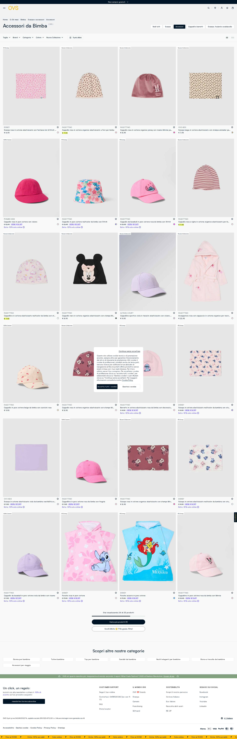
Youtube (203, 701)
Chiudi (230, 737)
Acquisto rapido (31, 122)
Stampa (136, 697)
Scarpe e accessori (36, 19)
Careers (136, 701)
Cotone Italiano (172, 697)
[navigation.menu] (4, 8)
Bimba (23, 19)
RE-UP (168, 711)
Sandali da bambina (127, 659)
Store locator (105, 709)
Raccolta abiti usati (174, 706)
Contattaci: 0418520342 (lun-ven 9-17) (115, 698)
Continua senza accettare (129, 351)
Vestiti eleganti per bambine (168, 659)
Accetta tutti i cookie (107, 387)
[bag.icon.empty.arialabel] (232, 8)
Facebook (204, 692)
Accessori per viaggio (21, 665)
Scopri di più (169, 676)
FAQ (101, 704)
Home (5, 19)
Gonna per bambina (21, 659)
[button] (215, 8)
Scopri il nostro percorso (177, 692)
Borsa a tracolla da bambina (213, 659)
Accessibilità (8, 728)
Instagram (204, 697)
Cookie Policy (36, 728)
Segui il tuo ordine (107, 692)
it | (228, 718)
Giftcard (136, 711)
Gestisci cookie (22, 728)
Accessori (50, 19)
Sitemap (61, 728)
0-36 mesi (14, 19)
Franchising (137, 706)
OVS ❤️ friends (139, 692)
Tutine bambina (57, 659)
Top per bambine (91, 659)
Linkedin (203, 706)
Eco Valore (170, 701)
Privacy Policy (50, 728)
